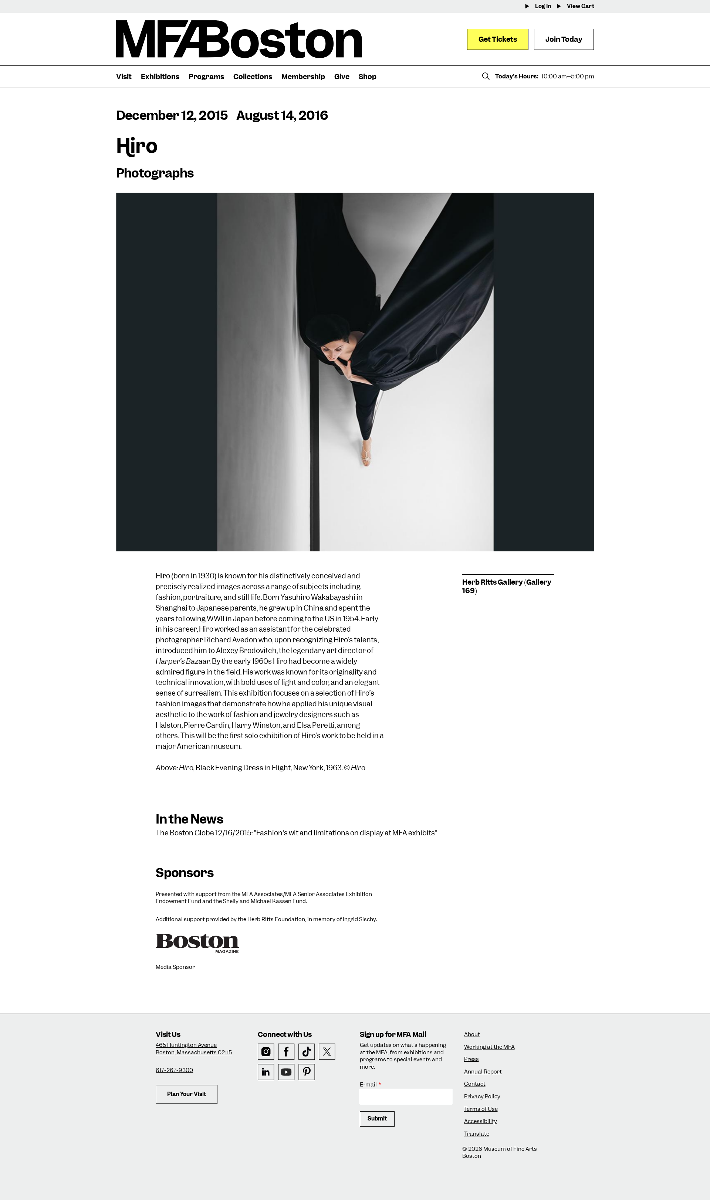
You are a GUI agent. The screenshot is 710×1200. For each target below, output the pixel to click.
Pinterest (306, 1072)
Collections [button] (252, 76)
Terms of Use (481, 1109)
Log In (543, 6)
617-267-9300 (174, 1070)
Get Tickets (498, 39)
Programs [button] (206, 76)
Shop (367, 76)
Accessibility (480, 1121)
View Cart (580, 6)
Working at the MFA (489, 1047)
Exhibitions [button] (160, 76)
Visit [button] (124, 76)
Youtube (286, 1072)
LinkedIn (266, 1072)
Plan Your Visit (186, 1094)
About (472, 1034)
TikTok (306, 1052)
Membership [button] (303, 76)
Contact (475, 1084)
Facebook (286, 1052)
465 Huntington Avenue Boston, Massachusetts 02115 (194, 1048)
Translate (476, 1134)
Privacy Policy (482, 1096)
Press (471, 1059)
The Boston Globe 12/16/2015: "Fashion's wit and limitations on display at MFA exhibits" (296, 833)
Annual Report (483, 1071)
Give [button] (341, 76)
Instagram (266, 1052)
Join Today (563, 39)
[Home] (239, 39)
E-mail (368, 1084)
